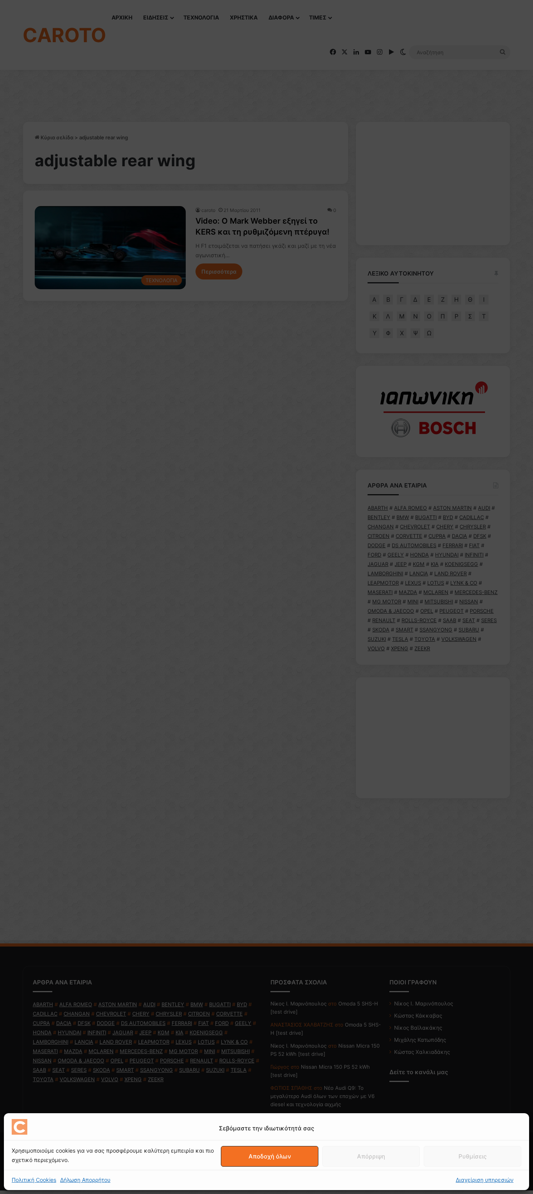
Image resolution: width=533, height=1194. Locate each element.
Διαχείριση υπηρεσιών (484, 1179)
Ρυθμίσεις (472, 1156)
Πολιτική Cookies (34, 1179)
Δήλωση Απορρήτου (85, 1179)
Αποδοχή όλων (270, 1156)
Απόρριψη (371, 1156)
